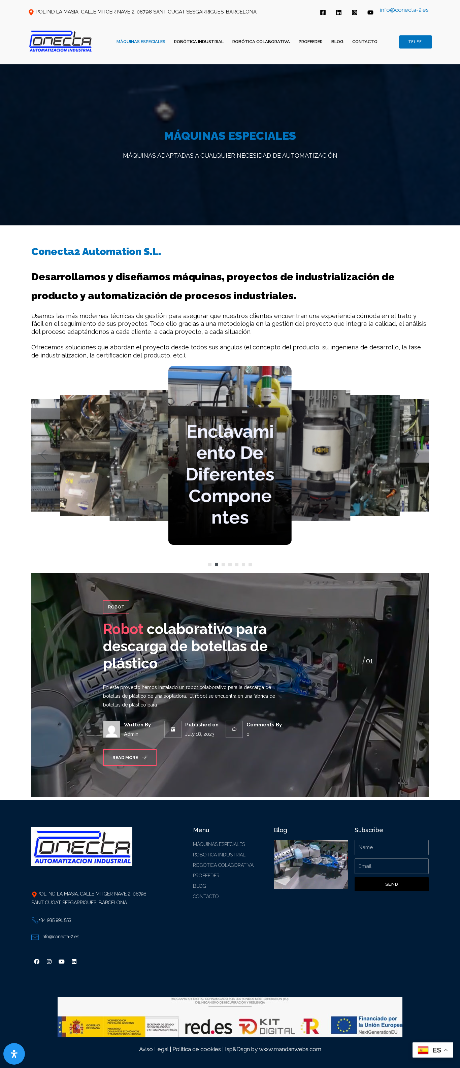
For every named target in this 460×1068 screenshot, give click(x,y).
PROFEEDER (311, 41)
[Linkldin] (339, 12)
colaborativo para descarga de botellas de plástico (185, 646)
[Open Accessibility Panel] (14, 1054)
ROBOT (115, 607)
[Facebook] (323, 12)
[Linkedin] (74, 961)
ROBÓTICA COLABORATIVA (261, 41)
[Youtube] (61, 961)
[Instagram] (355, 12)
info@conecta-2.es (404, 9)
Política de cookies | (198, 1049)
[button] (209, 564)
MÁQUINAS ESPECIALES (141, 41)
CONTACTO (364, 41)
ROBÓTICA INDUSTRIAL (199, 41)
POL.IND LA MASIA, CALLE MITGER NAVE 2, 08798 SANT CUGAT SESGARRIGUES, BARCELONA (146, 12)
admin (131, 734)
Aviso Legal (153, 1049)
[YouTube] (370, 12)
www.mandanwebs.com (290, 1049)
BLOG (337, 41)
